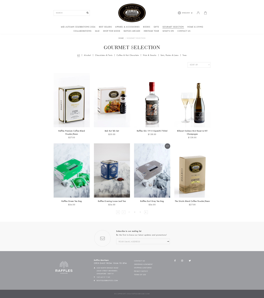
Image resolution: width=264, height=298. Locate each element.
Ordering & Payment (143, 264)
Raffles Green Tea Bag (71, 201)
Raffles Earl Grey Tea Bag (152, 201)
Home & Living (195, 27)
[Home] (132, 13)
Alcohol (87, 55)
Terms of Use (140, 275)
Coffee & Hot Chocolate (128, 55)
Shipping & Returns (143, 268)
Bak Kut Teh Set (112, 131)
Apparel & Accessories (127, 27)
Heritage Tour (151, 31)
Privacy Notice (141, 271)
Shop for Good (111, 31)
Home (121, 38)
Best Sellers (105, 27)
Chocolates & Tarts (103, 55)
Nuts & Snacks (149, 55)
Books (146, 27)
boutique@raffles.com (107, 280)
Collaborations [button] (83, 31)
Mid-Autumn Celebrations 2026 (78, 27)
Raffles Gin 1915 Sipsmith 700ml (152, 131)
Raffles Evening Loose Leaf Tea (112, 201)
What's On (168, 31)
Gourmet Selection (173, 27)
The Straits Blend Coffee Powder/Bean (192, 201)
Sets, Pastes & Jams (170, 55)
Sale (97, 31)
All (78, 55)
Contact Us (184, 31)
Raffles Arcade (132, 31)
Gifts (156, 27)
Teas (185, 55)
